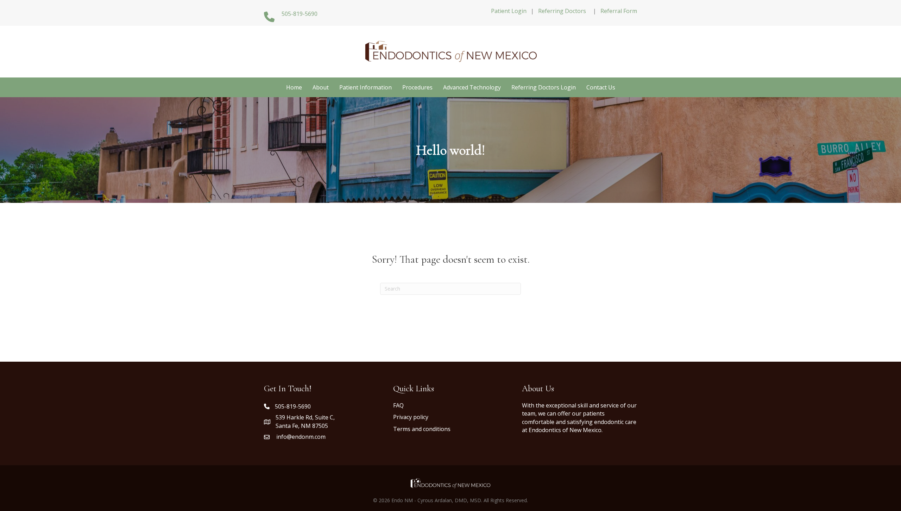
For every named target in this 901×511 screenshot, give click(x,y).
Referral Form (618, 11)
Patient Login (509, 11)
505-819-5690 (293, 406)
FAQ (398, 405)
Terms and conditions (421, 429)
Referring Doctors (562, 11)
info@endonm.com (301, 437)
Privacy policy (410, 417)
